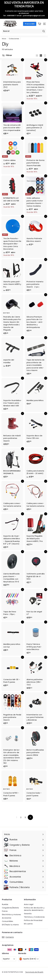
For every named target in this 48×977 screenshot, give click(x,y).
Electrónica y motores (11, 914)
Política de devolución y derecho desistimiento (34, 909)
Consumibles (7, 921)
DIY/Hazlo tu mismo (10, 924)
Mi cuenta (28, 924)
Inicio (4, 39)
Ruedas (5, 904)
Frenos (5, 911)
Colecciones (14, 39)
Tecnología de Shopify (34, 972)
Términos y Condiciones (34, 917)
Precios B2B (29, 24)
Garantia (27, 913)
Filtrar (8, 55)
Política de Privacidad (33, 920)
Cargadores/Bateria (10, 908)
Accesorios (6, 918)
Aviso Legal (28, 904)
